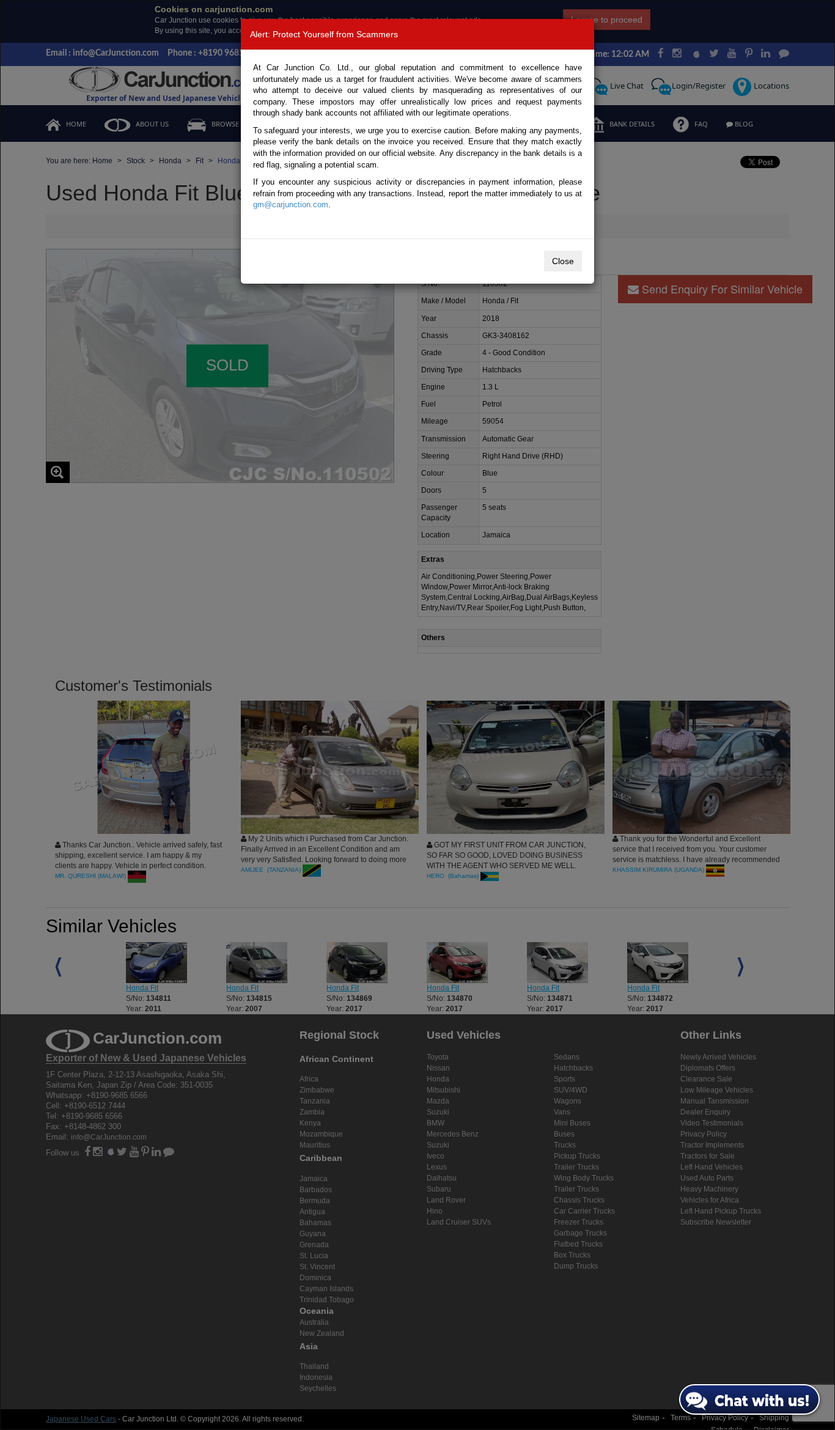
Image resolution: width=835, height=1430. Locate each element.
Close (563, 261)
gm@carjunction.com (290, 204)
